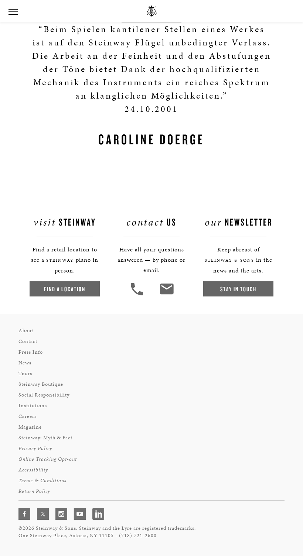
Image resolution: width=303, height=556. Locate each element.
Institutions (32, 405)
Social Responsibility (43, 394)
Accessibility (33, 469)
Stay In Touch (238, 289)
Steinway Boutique (40, 384)
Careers (27, 416)
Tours (25, 373)
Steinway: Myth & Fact (45, 437)
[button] (138, 294)
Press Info (30, 352)
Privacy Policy (35, 448)
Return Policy (34, 491)
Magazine (30, 426)
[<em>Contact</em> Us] (166, 294)
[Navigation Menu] (13, 11)
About (25, 330)
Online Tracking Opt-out (47, 459)
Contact (27, 341)
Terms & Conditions (42, 480)
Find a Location (64, 289)
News (24, 362)
